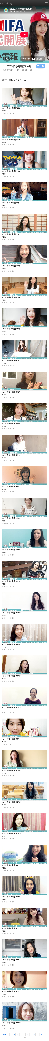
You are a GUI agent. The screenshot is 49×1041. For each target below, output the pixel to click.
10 (41, 1034)
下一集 (40, 66)
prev (4, 1034)
